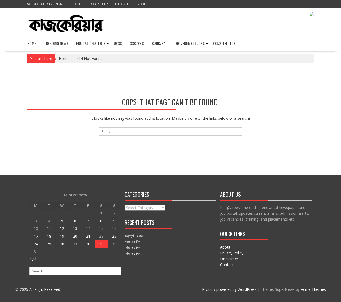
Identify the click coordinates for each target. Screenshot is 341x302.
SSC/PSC (137, 43)
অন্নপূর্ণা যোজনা (134, 235)
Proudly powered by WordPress (229, 289)
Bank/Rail (160, 43)
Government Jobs (190, 43)
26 (62, 243)
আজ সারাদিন (132, 241)
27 (75, 243)
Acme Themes (313, 289)
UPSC (118, 43)
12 (62, 228)
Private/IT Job (224, 43)
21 (88, 236)
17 (36, 236)
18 (49, 236)
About (79, 4)
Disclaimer (121, 4)
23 (114, 236)
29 (101, 243)
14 (88, 228)
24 (36, 243)
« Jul (32, 258)
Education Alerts (90, 43)
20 (75, 236)
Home (31, 43)
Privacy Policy (98, 4)
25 (49, 243)
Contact (140, 4)
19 (62, 236)
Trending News (56, 43)
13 (75, 228)
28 (88, 243)
